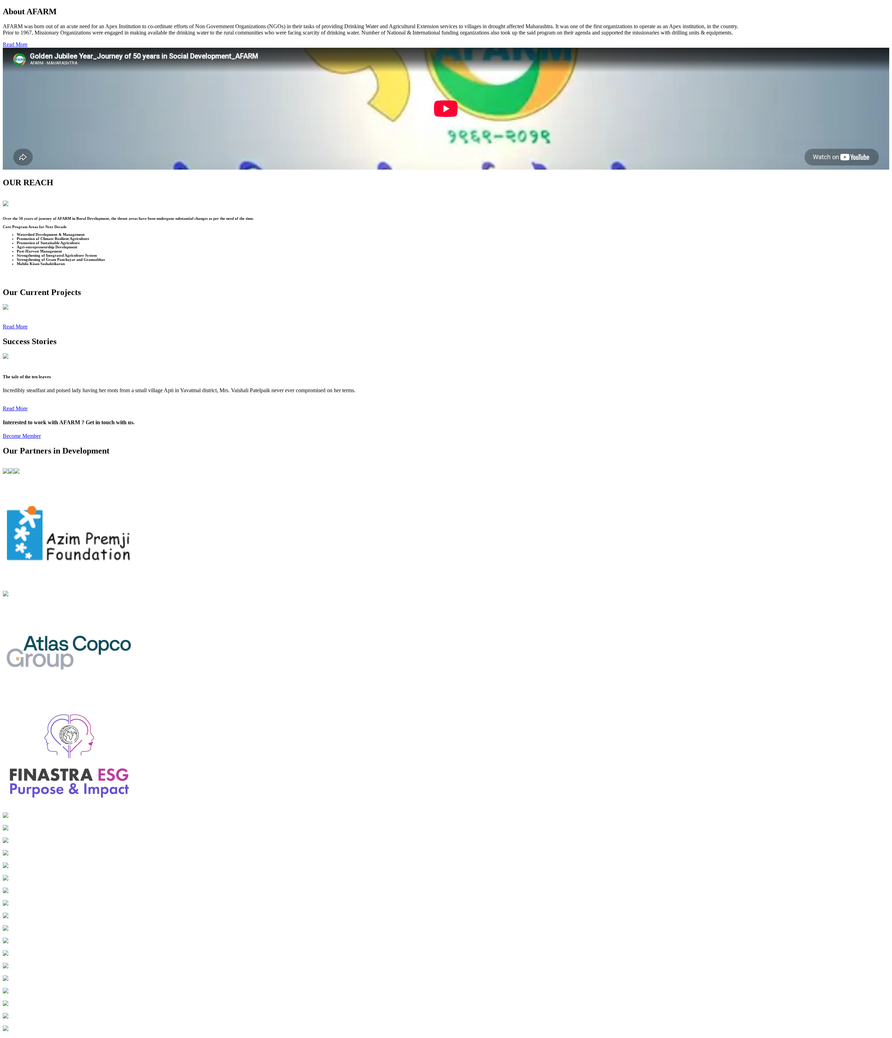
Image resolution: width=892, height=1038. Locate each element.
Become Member (22, 436)
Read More (15, 44)
